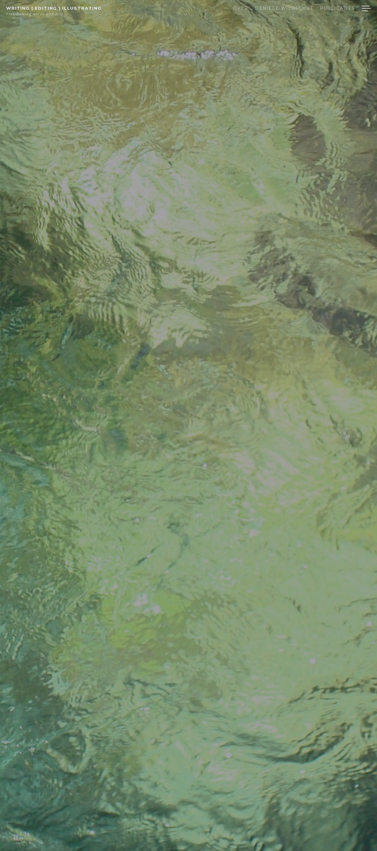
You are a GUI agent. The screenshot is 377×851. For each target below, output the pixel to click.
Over (240, 8)
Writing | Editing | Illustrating (54, 8)
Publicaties (337, 8)
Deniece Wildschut (284, 8)
